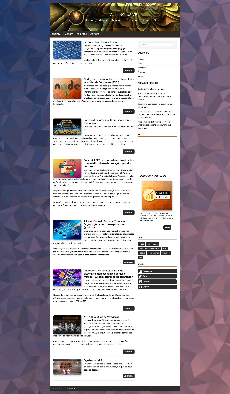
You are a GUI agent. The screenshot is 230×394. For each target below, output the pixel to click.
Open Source (153, 253)
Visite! (167, 227)
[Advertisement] (157, 154)
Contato (73, 389)
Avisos (141, 244)
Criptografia (152, 244)
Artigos (141, 59)
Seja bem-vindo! (93, 360)
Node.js (142, 253)
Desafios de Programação (149, 248)
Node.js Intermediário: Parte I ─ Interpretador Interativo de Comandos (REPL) (109, 81)
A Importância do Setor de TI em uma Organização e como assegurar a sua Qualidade (105, 224)
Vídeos (141, 76)
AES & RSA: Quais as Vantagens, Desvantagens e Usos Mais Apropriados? (106, 318)
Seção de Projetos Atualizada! (100, 42)
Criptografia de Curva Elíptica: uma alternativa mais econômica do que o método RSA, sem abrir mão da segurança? (108, 273)
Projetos (141, 72)
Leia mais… (128, 70)
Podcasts (142, 67)
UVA (140, 257)
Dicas (140, 63)
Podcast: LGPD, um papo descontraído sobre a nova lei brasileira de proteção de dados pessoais (109, 163)
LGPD (165, 248)
